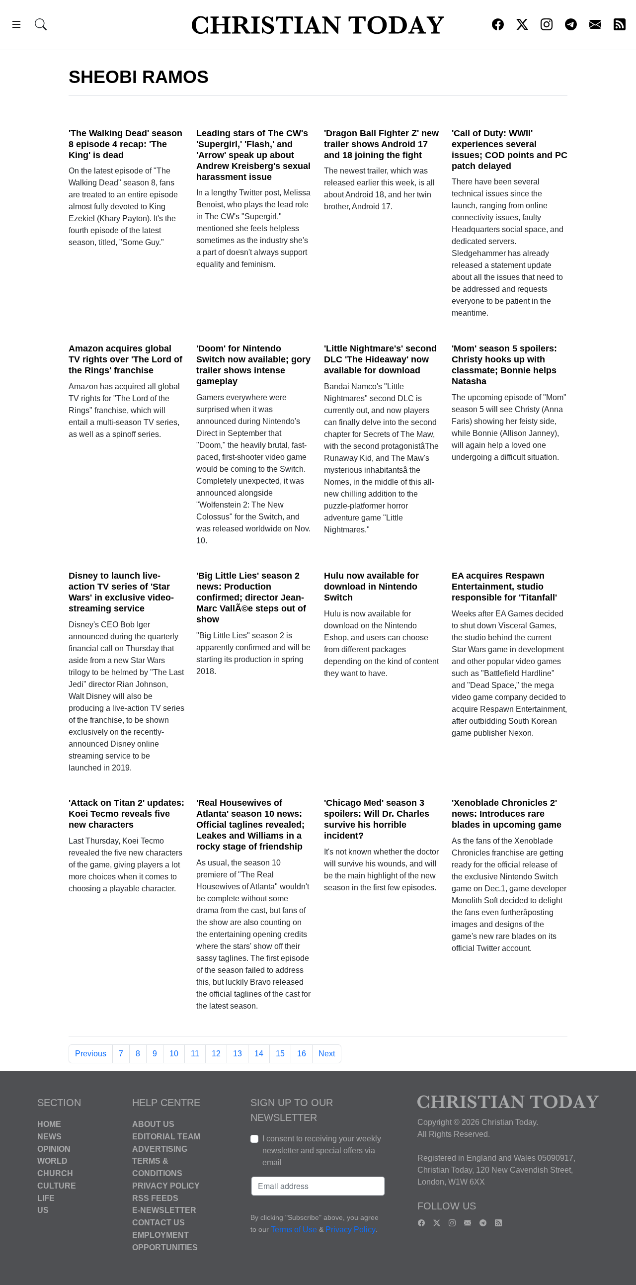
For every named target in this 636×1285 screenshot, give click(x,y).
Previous (90, 1053)
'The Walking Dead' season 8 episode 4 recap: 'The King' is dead (125, 144)
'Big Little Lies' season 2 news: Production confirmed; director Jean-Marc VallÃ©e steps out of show (251, 597)
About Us (153, 1124)
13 (237, 1053)
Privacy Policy (166, 1186)
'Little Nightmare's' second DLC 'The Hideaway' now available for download (380, 359)
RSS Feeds (155, 1198)
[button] (16, 26)
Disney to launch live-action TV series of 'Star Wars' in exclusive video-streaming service (121, 592)
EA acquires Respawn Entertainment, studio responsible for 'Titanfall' (504, 586)
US (43, 1210)
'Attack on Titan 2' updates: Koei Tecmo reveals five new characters (126, 814)
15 (280, 1053)
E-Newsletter (164, 1210)
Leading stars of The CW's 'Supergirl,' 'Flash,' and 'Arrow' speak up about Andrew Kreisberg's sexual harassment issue (253, 155)
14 (258, 1053)
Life (46, 1198)
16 (301, 1053)
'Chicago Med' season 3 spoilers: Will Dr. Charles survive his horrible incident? (376, 819)
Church (55, 1173)
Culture (56, 1186)
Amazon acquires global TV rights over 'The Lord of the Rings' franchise (125, 359)
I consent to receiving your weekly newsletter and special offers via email (321, 1150)
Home (49, 1124)
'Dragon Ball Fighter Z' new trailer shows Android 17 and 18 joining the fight (381, 144)
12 (216, 1053)
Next (326, 1053)
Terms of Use (294, 1229)
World (52, 1161)
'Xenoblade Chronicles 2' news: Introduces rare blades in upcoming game (506, 814)
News (49, 1136)
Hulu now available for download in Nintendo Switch (371, 586)
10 (173, 1053)
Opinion (54, 1148)
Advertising (159, 1148)
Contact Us (158, 1222)
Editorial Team (166, 1136)
